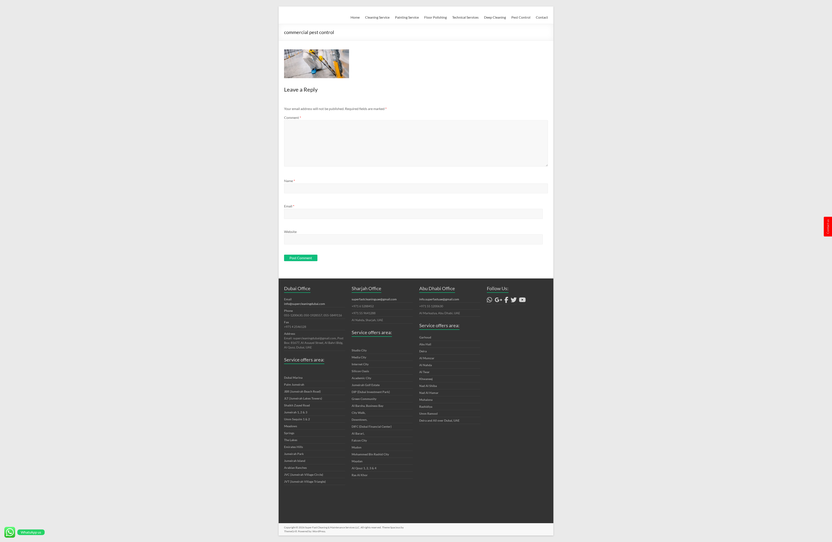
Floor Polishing (435, 17)
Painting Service (407, 17)
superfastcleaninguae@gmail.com (374, 299)
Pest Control (520, 17)
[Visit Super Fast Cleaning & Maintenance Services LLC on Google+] (498, 301)
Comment (292, 117)
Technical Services (465, 17)
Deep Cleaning (495, 17)
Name (289, 181)
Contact (542, 17)
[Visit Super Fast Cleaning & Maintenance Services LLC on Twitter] (514, 301)
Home (355, 17)
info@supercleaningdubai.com (304, 304)
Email (289, 206)
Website (290, 232)
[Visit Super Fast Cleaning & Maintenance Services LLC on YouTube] (522, 301)
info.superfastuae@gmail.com (439, 299)
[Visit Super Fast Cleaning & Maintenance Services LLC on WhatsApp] (489, 301)
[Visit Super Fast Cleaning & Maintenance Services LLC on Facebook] (506, 301)
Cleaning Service (377, 17)
